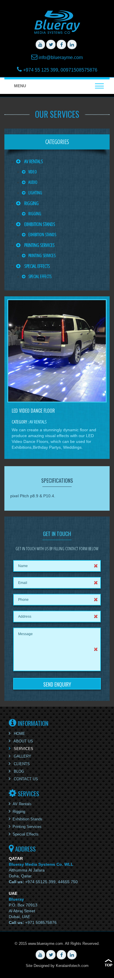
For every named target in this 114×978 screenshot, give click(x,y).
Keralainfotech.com (72, 965)
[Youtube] (40, 44)
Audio (32, 182)
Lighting (35, 192)
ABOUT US (23, 741)
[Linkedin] (72, 44)
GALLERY (22, 756)
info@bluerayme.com (61, 57)
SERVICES (23, 749)
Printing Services (39, 245)
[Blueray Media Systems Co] (57, 22)
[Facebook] (61, 44)
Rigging (31, 203)
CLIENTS (21, 764)
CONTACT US (25, 779)
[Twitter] (51, 44)
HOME (19, 733)
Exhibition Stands (39, 224)
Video (32, 171)
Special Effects (36, 266)
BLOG (18, 771)
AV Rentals (33, 161)
